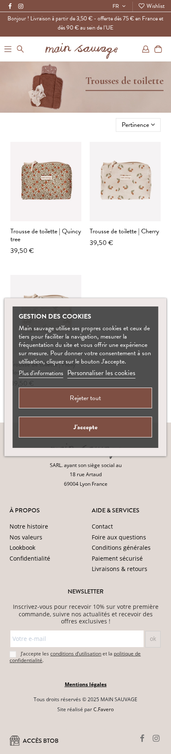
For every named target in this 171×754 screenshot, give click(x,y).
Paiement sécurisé (117, 558)
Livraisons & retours (119, 569)
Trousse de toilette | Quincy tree (45, 235)
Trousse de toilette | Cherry (124, 231)
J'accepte (85, 427)
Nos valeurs (26, 537)
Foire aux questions (119, 537)
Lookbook (22, 547)
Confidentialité (30, 558)
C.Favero (103, 709)
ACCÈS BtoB (40, 741)
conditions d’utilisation (75, 653)
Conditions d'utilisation (84, 729)
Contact (102, 526)
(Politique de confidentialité (128, 719)
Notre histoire (29, 526)
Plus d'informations (41, 373)
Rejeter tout (85, 398)
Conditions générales (121, 547)
